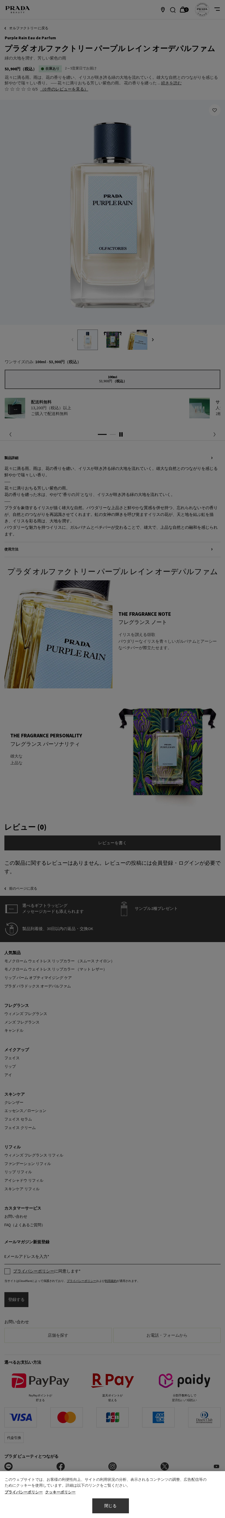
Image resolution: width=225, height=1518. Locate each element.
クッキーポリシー (60, 1492)
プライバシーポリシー (24, 1492)
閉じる (110, 1506)
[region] (112, 1494)
